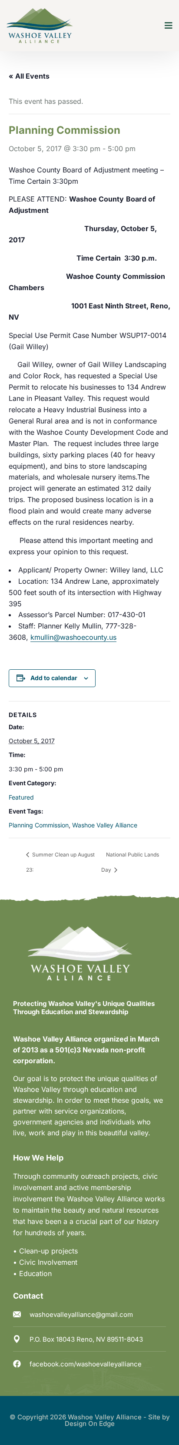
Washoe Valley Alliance (104, 825)
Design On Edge (90, 1423)
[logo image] (40, 25)
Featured (21, 797)
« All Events (29, 76)
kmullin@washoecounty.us (73, 637)
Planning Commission (39, 825)
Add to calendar (53, 677)
